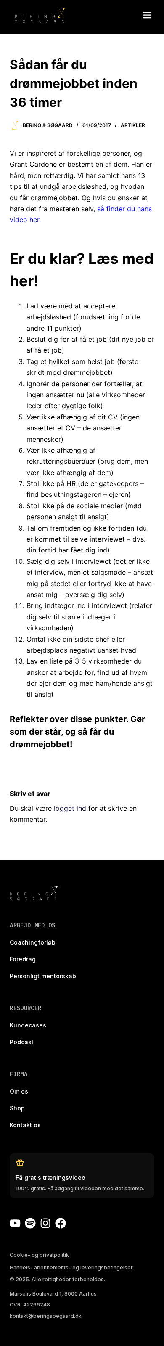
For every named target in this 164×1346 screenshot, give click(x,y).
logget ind (70, 808)
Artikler (133, 125)
